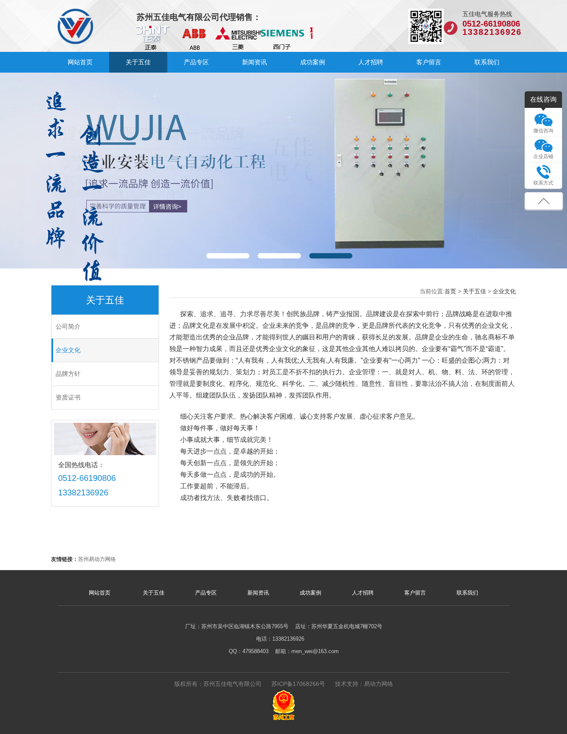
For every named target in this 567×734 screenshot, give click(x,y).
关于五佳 (138, 62)
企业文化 (504, 291)
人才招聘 (370, 62)
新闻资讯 (254, 62)
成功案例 (312, 62)
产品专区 (196, 62)
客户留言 (428, 62)
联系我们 (486, 62)
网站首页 (80, 62)
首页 (450, 291)
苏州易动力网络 (97, 559)
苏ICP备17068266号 (298, 683)
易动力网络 (378, 683)
